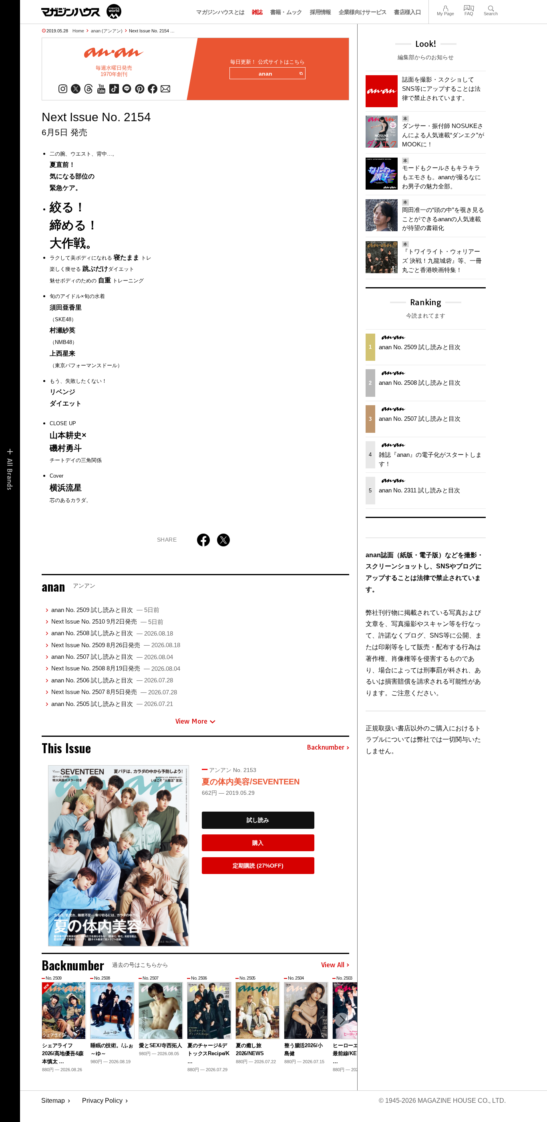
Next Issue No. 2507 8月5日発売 (114, 691)
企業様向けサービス (363, 12)
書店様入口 (407, 12)
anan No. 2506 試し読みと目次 (112, 680)
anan (265, 73)
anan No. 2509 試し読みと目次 (105, 609)
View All (332, 965)
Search (491, 7)
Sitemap (53, 1100)
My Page (445, 7)
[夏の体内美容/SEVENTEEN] (118, 855)
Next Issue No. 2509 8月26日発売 (115, 645)
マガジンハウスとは (220, 12)
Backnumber (325, 747)
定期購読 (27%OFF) (258, 865)
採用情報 (320, 12)
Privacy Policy (102, 1100)
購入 (257, 843)
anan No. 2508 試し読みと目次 (112, 633)
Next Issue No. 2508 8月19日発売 (115, 668)
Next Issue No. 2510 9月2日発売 (107, 621)
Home (78, 30)
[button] (342, 1020)
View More (191, 721)
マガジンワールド (81, 11)
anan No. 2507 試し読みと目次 (112, 656)
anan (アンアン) (107, 30)
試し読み (258, 820)
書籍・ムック (286, 12)
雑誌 (257, 12)
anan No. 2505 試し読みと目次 (112, 703)
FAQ (469, 7)
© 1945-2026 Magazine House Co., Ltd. (442, 1100)
